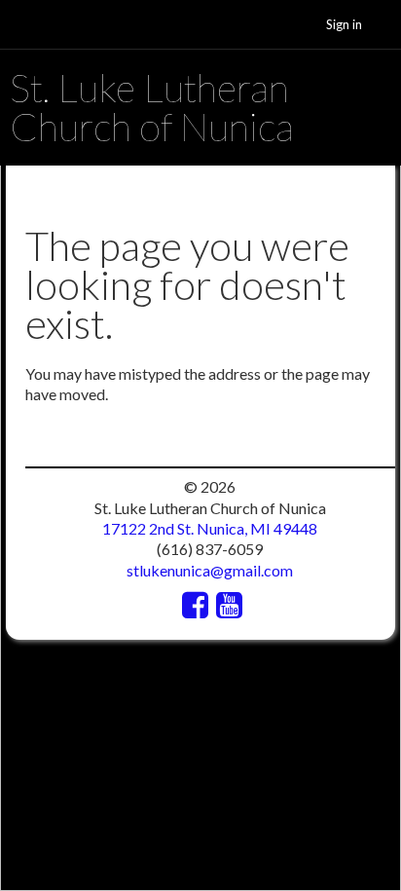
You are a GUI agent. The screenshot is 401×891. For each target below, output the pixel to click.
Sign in (344, 24)
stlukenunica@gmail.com (210, 570)
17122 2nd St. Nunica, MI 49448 (209, 528)
